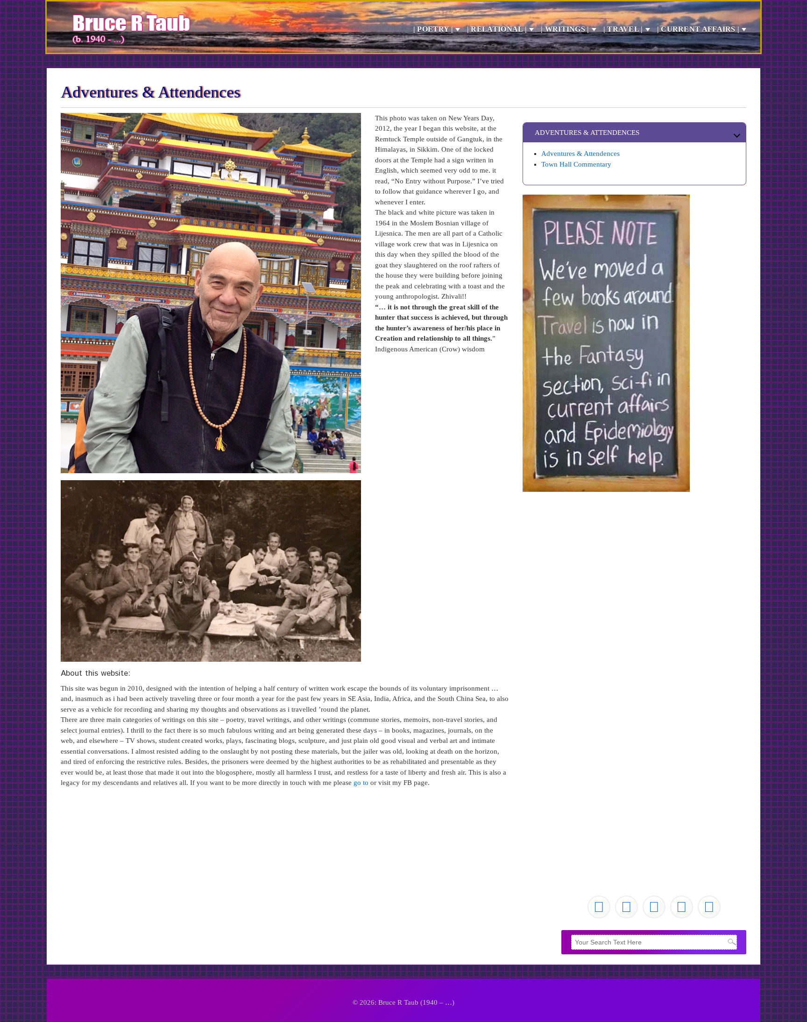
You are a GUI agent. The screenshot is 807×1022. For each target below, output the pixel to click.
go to (361, 782)
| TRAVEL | (623, 29)
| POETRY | (433, 29)
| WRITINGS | (565, 29)
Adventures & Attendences (580, 153)
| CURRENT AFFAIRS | (698, 29)
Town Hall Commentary (576, 164)
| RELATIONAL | (497, 29)
